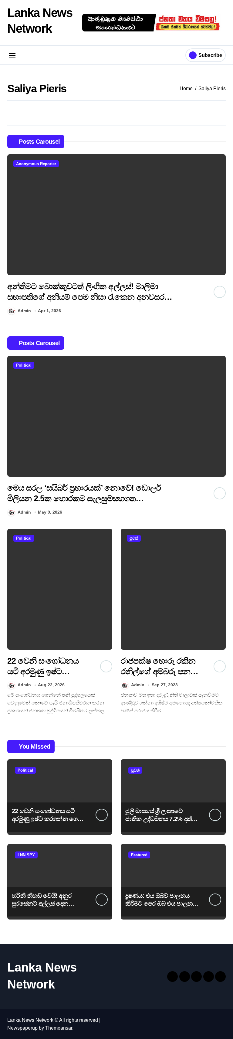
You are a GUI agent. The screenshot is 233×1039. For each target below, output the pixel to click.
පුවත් (134, 538)
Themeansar (58, 1028)
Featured (139, 855)
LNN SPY (26, 855)
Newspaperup (22, 1028)
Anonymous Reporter (36, 164)
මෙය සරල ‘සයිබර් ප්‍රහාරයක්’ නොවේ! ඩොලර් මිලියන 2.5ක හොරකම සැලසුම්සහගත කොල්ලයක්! (84, 498)
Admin (24, 310)
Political (24, 365)
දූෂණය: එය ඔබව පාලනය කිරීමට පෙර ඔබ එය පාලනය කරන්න (160, 903)
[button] (220, 236)
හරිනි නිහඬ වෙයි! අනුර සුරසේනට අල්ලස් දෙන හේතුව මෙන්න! (41, 903)
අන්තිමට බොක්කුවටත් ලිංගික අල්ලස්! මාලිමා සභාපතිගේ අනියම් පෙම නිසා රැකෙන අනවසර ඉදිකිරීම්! (85, 297)
